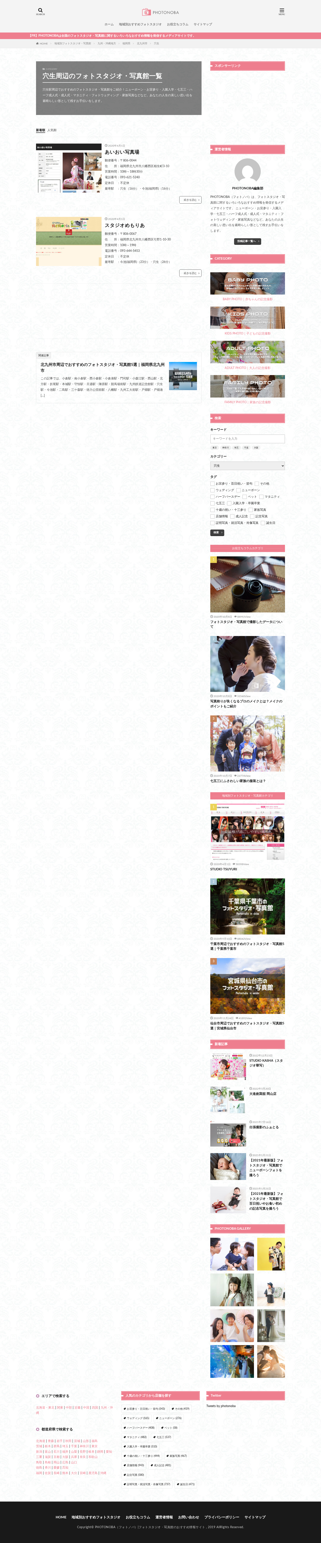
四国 (95, 1407)
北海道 (40, 1441)
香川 (48, 1467)
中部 (69, 1407)
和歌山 (93, 1457)
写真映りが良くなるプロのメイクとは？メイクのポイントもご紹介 (246, 704)
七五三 (164, 1437)
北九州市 (142, 43)
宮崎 (83, 1473)
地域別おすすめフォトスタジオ (140, 24)
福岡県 (126, 43)
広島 (65, 1462)
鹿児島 (93, 1473)
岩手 (60, 1441)
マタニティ (137, 1437)
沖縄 (103, 1473)
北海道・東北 (45, 1407)
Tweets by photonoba (221, 1406)
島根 (48, 1462)
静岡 (100, 1451)
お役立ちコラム (177, 24)
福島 (94, 1441)
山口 (74, 1462)
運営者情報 (164, 1517)
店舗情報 (135, 1465)
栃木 (48, 1446)
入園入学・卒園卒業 (142, 1446)
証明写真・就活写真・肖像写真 (148, 1484)
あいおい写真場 (122, 152)
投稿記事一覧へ (246, 241)
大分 (74, 1473)
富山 (48, 1451)
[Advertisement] (119, 311)
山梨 (74, 1451)
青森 (51, 1441)
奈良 (83, 1457)
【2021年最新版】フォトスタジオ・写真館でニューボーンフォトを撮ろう (266, 1168)
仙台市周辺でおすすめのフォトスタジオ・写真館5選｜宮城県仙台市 (247, 1026)
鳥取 (39, 1462)
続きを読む (190, 200)
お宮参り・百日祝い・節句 (146, 1409)
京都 (57, 1457)
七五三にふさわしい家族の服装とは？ (238, 781)
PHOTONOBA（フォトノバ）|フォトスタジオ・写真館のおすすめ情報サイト (150, 1527)
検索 (216, 532)
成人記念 (162, 1465)
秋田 (68, 1441)
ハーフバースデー (140, 1427)
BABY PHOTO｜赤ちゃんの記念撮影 (248, 299)
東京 (214, 448)
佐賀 (48, 1473)
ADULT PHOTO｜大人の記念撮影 (248, 368)
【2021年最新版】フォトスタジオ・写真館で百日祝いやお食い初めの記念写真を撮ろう (266, 1201)
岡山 (57, 1462)
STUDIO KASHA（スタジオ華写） (266, 1063)
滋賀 (48, 1457)
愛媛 (57, 1467)
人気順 (52, 130)
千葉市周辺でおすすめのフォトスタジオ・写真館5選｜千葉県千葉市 (247, 946)
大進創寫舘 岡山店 (262, 1094)
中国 (86, 1407)
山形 (86, 1441)
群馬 (57, 1446)
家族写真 (178, 1456)
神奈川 (225, 448)
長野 (83, 1451)
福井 (65, 1451)
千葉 (246, 448)
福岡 (39, 1473)
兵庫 (74, 1457)
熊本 (65, 1473)
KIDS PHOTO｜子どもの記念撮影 (248, 333)
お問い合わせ (188, 1517)
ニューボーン (170, 1418)
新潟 (39, 1451)
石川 (57, 1451)
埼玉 (236, 448)
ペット (170, 1427)
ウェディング (138, 1418)
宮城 (77, 1441)
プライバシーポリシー (221, 1517)
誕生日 (187, 1484)
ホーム (109, 24)
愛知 (109, 1451)
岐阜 (91, 1451)
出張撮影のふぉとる (264, 1127)
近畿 (77, 1407)
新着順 (40, 130)
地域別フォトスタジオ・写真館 (72, 43)
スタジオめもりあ (125, 225)
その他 (182, 1409)
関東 (60, 1407)
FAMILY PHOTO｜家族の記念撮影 (247, 402)
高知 (65, 1467)
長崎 (57, 1473)
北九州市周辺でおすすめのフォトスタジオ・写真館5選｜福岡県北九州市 (103, 368)
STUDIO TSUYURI (223, 869)
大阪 (256, 448)
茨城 (39, 1446)
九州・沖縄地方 (107, 43)
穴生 (156, 43)
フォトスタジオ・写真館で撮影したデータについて (246, 624)
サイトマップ (203, 24)
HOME (44, 43)
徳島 (39, 1467)
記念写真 (135, 1475)
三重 (39, 1457)
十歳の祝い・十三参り (143, 1456)
